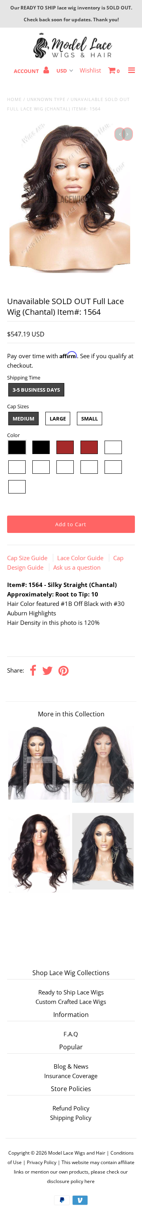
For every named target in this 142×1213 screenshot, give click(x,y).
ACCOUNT (27, 71)
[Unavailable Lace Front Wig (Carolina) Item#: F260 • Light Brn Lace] (38, 890)
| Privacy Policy (39, 1162)
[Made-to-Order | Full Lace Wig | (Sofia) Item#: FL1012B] (102, 887)
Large (58, 418)
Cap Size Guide (28, 558)
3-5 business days (36, 389)
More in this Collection (71, 714)
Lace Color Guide (81, 558)
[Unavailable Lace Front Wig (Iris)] (102, 800)
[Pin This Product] (63, 671)
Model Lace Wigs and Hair (76, 1152)
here (89, 1181)
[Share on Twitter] (47, 671)
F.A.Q (71, 1034)
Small (89, 418)
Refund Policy (71, 1108)
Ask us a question (77, 567)
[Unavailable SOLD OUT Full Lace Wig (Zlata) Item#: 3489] (38, 797)
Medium (23, 418)
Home (14, 99)
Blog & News (71, 1066)
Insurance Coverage (70, 1076)
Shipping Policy (71, 1117)
